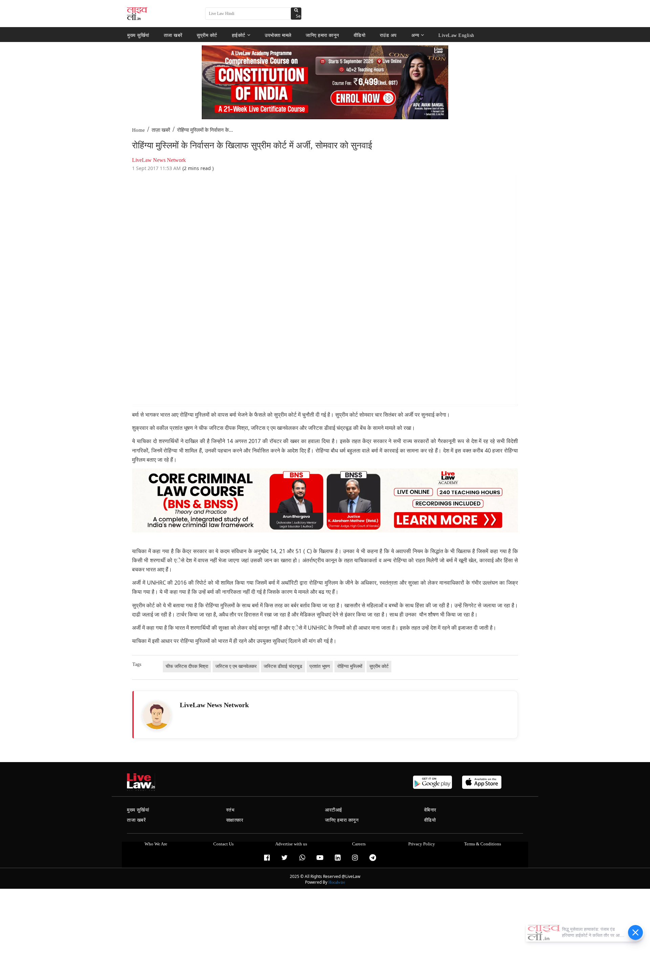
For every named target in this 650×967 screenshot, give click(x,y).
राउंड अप (388, 35)
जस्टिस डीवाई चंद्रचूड (283, 666)
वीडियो (360, 35)
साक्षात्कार (234, 820)
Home (138, 130)
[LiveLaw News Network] (157, 715)
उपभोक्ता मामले (278, 35)
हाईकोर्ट (238, 35)
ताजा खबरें (173, 35)
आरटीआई (333, 810)
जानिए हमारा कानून (322, 35)
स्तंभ (230, 810)
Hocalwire (336, 882)
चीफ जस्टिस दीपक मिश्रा (187, 666)
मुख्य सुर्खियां (138, 35)
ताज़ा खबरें (161, 130)
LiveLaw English (456, 35)
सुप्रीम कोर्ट (207, 35)
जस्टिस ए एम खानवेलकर (236, 666)
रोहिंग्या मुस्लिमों (349, 666)
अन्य (415, 35)
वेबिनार (430, 810)
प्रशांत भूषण (319, 666)
